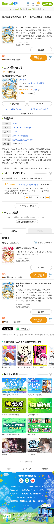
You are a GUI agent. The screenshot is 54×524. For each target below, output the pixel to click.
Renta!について (16, 486)
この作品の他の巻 (13, 67)
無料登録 (48, 4)
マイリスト (41, 103)
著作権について (32, 497)
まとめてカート (44, 242)
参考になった (34, 197)
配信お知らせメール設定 (39, 109)
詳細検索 (45, 468)
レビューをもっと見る (26, 205)
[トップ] (7, 3)
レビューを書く (28, 93)
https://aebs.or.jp (18, 520)
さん (29, 184)
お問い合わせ (39, 486)
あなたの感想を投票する (26, 222)
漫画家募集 (14, 501)
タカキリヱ (23, 79)
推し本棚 (15, 103)
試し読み (41, 50)
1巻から (5, 242)
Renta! (4, 334)
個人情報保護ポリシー (37, 494)
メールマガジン (39, 490)
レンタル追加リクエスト (14, 109)
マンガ (15, 131)
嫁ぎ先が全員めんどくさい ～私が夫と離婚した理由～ (33, 284)
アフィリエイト (15, 494)
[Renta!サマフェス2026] (15, 3)
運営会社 (41, 501)
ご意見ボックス (27, 490)
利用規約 (25, 494)
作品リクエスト (15, 490)
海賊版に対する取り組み (28, 501)
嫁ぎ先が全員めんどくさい (22, 139)
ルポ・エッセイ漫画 (36, 83)
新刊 (8, 468)
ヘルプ (25, 486)
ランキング (27, 468)
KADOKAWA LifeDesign (21, 127)
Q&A (31, 486)
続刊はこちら (26, 113)
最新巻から (14, 242)
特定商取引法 (21, 497)
